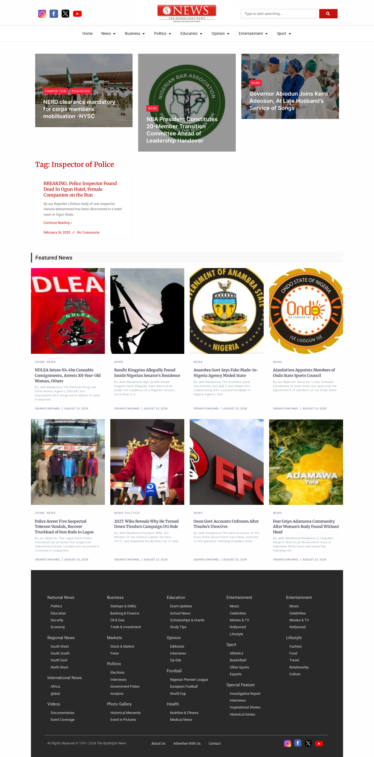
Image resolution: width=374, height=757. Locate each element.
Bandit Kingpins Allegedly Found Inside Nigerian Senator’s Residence (147, 373)
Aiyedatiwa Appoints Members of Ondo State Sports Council (304, 373)
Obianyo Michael (82, 150)
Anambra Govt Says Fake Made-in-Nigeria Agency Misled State (226, 373)
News (69, 108)
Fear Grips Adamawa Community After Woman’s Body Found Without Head (306, 526)
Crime (40, 361)
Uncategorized (299, 90)
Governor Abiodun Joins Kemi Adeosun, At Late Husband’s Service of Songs (206, 100)
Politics (132, 512)
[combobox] (279, 13)
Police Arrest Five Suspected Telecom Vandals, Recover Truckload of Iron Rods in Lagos (64, 526)
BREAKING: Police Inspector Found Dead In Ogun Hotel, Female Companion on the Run (80, 189)
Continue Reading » (58, 223)
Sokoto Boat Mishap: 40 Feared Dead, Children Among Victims (309, 108)
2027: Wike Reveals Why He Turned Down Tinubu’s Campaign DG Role (146, 524)
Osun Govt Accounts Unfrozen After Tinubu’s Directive (226, 524)
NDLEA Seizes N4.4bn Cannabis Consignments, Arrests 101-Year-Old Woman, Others (68, 375)
